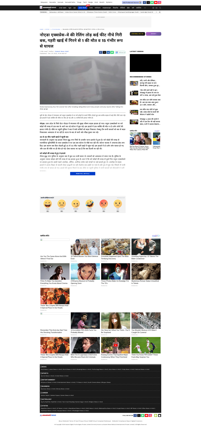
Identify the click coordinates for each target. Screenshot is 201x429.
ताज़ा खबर (62, 8)
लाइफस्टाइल (107, 8)
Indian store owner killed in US (75, 12)
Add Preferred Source (131, 2)
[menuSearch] (160, 8)
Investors (139, 421)
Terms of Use (73, 421)
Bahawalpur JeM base (56, 12)
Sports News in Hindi (47, 376)
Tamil (85, 2)
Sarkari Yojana (55, 395)
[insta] (159, 2)
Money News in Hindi (62, 389)
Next (159, 12)
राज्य (91, 8)
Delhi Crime (112, 12)
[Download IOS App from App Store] (159, 415)
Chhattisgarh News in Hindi (80, 410)
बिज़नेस (115, 8)
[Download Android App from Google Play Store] (155, 415)
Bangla (90, 2)
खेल (128, 8)
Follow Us (122, 52)
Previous (156, 12)
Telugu (79, 2)
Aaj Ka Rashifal (45, 402)
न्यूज (69, 8)
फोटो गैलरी (82, 8)
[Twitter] (148, 2)
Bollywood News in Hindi (48, 382)
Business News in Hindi (48, 389)
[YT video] (155, 2)
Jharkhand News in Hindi (48, 410)
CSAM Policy (92, 421)
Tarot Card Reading (68, 402)
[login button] (153, 7)
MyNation (109, 2)
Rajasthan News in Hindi (48, 408)
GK (74, 8)
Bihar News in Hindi (148, 408)
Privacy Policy (83, 421)
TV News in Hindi (81, 382)
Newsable (52, 2)
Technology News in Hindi (100, 369)
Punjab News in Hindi (123, 408)
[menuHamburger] (157, 8)
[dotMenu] (145, 7)
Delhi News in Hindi (92, 408)
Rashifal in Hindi (56, 402)
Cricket (153, 33)
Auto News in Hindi (115, 369)
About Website (63, 421)
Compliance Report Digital (127, 421)
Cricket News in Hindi (61, 376)
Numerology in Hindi (81, 402)
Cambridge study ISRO (147, 12)
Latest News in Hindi (55, 369)
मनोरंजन (97, 8)
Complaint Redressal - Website (107, 421)
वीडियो (122, 8)
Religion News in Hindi (96, 402)
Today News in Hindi (128, 369)
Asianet (48, 415)
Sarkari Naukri (45, 395)
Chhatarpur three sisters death (97, 12)
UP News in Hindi (62, 408)
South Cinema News (94, 382)
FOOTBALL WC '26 (137, 33)
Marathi (101, 2)
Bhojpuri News (106, 382)
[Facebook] (144, 2)
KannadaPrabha (70, 2)
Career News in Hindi (67, 395)
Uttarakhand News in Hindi (76, 408)
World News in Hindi (69, 369)
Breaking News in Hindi (84, 369)
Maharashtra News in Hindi (107, 408)
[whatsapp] (152, 2)
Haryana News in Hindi (64, 410)
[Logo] (49, 7)
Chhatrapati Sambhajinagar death (128, 12)
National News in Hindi (142, 369)
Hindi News (44, 369)
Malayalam (44, 2)
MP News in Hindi (136, 408)
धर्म (133, 8)
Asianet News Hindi (61, 51)
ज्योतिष (138, 8)
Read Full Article (82, 173)
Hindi (96, 2)
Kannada (60, 2)
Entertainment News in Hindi (66, 382)
